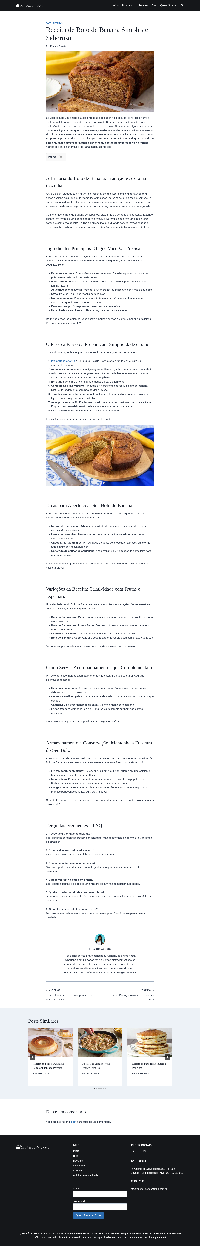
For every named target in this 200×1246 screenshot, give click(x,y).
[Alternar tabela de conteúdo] (60, 157)
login (73, 1121)
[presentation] (50, 1042)
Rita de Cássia (58, 46)
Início (116, 5)
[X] (133, 1151)
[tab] (94, 1088)
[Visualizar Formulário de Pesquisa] (181, 5)
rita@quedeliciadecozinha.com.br (149, 1189)
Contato (77, 1170)
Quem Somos (168, 5)
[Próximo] (167, 1057)
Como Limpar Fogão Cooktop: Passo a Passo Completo (69, 995)
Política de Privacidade (85, 1175)
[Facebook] (138, 1151)
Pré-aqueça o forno (63, 361)
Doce (48, 23)
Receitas (143, 5)
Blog (154, 5)
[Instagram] (144, 1151)
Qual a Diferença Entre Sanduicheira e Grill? (131, 995)
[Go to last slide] (32, 1057)
